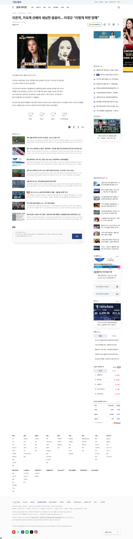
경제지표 (59, 441)
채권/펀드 (14, 456)
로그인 (96, 2)
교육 (96, 441)
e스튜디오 (37, 473)
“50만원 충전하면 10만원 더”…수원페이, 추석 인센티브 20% (112, 93)
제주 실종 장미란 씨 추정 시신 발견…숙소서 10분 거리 (43, 138)
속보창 (106, 2)
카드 (25, 450)
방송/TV (38, 7)
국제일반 (71, 441)
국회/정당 (84, 441)
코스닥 (114, 371)
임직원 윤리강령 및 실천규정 (53, 517)
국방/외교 (84, 444)
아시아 (70, 450)
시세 (13, 444)
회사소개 (25, 502)
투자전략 (114, 336)
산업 (47, 435)
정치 (83, 435)
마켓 (13, 435)
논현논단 (108, 438)
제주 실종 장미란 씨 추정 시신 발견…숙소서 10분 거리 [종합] (112, 106)
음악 (49, 7)
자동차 (47, 444)
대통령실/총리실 (85, 438)
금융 (25, 435)
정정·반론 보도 (77, 502)
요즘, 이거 (26, 476)
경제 (58, 435)
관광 (32, 7)
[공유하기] (105, 24)
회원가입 (101, 2)
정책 (36, 444)
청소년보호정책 (53, 502)
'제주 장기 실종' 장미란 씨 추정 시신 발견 (109, 75)
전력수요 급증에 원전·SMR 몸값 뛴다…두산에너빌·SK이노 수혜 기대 (114, 88)
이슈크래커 (26, 473)
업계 (36, 441)
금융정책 (26, 438)
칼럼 (107, 453)
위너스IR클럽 (72, 470)
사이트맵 (102, 502)
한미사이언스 (100, 393)
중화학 (47, 447)
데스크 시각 (109, 447)
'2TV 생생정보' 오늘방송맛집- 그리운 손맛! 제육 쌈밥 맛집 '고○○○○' (110, 206)
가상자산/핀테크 (27, 453)
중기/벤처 (48, 459)
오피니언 (108, 435)
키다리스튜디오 (100, 389)
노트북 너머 (109, 456)
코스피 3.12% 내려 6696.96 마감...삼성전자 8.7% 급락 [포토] (107, 325)
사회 (96, 435)
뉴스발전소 (26, 470)
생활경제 (59, 444)
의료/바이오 (49, 456)
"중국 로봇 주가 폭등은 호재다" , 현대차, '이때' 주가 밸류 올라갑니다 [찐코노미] (107, 138)
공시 (13, 438)
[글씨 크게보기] (118, 24)
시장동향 (37, 438)
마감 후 (108, 450)
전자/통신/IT (49, 441)
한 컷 (25, 482)
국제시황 (14, 462)
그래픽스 (26, 479)
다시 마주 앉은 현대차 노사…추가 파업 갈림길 (41, 203)
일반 (68, 7)
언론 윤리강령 (34, 517)
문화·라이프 (21, 7)
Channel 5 (60, 470)
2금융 (25, 447)
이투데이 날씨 (83, 470)
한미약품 (99, 379)
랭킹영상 (37, 476)
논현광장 (108, 441)
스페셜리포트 (49, 470)
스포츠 (62, 7)
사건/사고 (97, 444)
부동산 (36, 435)
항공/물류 (48, 450)
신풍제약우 (99, 375)
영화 (44, 7)
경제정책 (59, 438)
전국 (96, 450)
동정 (96, 456)
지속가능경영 (94, 470)
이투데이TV (38, 470)
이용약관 (32, 502)
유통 (47, 453)
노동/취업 (97, 447)
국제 (70, 435)
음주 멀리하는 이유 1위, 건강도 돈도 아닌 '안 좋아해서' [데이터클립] (47, 159)
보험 (25, 444)
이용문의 (69, 502)
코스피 (100, 371)
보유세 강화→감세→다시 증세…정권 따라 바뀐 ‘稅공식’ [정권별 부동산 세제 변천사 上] (53, 214)
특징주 (100, 336)
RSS (119, 2)
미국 (70, 444)
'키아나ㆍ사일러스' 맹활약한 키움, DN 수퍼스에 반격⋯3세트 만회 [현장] (110, 249)
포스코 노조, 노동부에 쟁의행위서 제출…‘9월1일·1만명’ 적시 (47, 192)
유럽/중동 (71, 453)
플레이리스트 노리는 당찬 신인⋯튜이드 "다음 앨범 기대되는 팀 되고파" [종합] (110, 228)
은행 (25, 441)
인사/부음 (97, 453)
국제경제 (71, 438)
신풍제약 (99, 384)
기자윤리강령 (42, 517)
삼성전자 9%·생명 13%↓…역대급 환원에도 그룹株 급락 (111, 84)
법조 (96, 438)
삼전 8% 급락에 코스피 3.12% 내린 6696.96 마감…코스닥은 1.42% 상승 (50, 170)
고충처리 (61, 502)
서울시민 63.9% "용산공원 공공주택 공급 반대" (41, 181)
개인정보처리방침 (41, 502)
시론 (107, 444)
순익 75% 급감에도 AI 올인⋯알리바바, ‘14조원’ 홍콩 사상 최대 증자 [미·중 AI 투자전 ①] (54, 148)
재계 (47, 438)
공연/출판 (55, 7)
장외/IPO (14, 447)
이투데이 (14, 13)
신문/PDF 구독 (112, 2)
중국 (70, 447)
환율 (13, 459)
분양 (36, 447)
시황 (13, 441)
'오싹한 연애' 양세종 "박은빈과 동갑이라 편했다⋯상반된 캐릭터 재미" (110, 242)
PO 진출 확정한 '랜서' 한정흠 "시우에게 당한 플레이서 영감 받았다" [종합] (110, 199)
